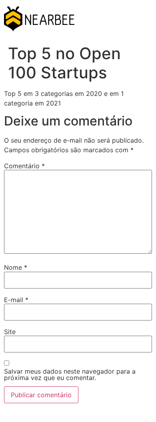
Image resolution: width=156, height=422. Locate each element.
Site (10, 331)
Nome (15, 267)
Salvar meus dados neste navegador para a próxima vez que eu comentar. (70, 374)
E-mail (16, 300)
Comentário (24, 166)
